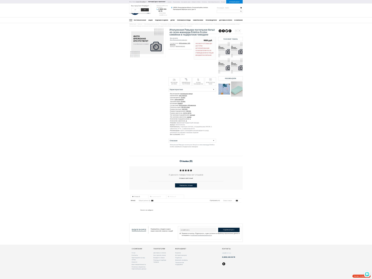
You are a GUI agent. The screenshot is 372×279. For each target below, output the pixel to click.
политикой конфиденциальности (201, 235)
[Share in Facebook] (223, 30)
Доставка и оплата (159, 253)
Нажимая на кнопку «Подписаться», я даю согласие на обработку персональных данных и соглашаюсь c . (211, 234)
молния (192, 115)
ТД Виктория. (132, 24)
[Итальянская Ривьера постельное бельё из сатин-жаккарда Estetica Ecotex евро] (224, 65)
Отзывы (223, 2)
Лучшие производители (198, 83)
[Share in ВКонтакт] (220, 30)
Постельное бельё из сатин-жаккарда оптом (173, 24)
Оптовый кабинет (234, 2)
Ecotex (183, 97)
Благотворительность (214, 2)
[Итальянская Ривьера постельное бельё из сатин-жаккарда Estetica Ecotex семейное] (224, 49)
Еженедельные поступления (186, 83)
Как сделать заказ (185, 2)
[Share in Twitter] (226, 30)
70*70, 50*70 (187, 113)
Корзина (178, 253)
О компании (137, 249)
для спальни (183, 95)
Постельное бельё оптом (151, 24)
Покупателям (176, 2)
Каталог (170, 2)
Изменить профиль (181, 260)
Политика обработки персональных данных (139, 268)
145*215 (188, 111)
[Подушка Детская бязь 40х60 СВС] (224, 89)
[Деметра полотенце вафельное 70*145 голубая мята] (237, 89)
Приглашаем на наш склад (138, 258)
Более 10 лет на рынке (210, 83)
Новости (134, 262)
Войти (227, 8)
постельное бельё (186, 93)
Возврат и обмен (196, 2)
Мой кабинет (180, 249)
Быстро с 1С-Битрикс (360, 276)
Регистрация (220, 8)
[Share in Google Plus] (230, 30)
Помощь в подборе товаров (159, 261)
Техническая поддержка (179, 263)
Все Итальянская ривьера (178, 40)
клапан (189, 117)
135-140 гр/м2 (185, 107)
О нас (134, 253)
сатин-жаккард (179, 99)
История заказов (181, 255)
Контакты (204, 2)
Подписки (178, 258)
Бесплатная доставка (174, 83)
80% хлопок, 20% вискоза (180, 43)
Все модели (174, 38)
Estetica (180, 103)
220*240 (184, 109)
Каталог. (140, 24)
